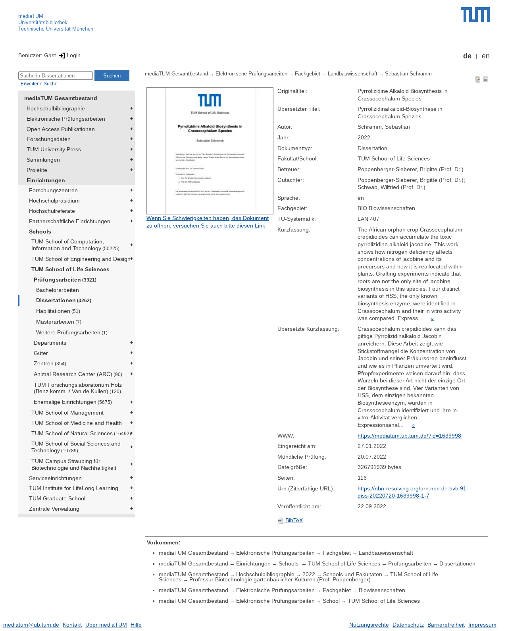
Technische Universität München (55, 29)
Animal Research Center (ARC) (78, 374)
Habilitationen (58, 311)
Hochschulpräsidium (54, 200)
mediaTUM (30, 16)
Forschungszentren (53, 190)
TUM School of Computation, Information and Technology (75, 244)
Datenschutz (408, 624)
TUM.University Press (54, 149)
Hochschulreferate (52, 211)
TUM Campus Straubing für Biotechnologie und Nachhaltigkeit (73, 464)
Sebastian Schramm (408, 74)
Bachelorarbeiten (57, 290)
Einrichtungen (46, 180)
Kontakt (72, 624)
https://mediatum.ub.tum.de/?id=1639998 (409, 435)
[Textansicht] (486, 79)
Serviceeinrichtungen (55, 478)
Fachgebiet (307, 74)
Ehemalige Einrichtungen (73, 402)
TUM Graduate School (57, 498)
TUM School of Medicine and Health (76, 423)
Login (74, 55)
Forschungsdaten (49, 139)
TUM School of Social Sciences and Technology (76, 446)
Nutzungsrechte (369, 624)
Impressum (482, 624)
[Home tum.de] (475, 14)
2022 (308, 574)
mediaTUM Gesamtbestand (60, 98)
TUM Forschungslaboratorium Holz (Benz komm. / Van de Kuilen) (78, 388)
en (486, 56)
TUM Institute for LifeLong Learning (73, 488)
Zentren (50, 363)
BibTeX (293, 520)
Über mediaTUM (106, 624)
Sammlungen (43, 159)
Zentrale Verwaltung (54, 509)
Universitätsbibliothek (42, 22)
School (331, 601)
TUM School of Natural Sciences (81, 433)
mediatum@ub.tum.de (31, 624)
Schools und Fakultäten (352, 574)
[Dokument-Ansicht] (478, 79)
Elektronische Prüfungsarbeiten (66, 119)
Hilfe (136, 624)
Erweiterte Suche (39, 84)
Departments (50, 343)
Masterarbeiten (58, 321)
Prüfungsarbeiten (65, 279)
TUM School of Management (67, 412)
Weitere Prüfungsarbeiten (72, 332)
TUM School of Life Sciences (70, 269)
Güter (41, 353)
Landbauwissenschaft (352, 74)
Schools (40, 231)
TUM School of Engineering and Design (81, 259)
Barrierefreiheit (446, 624)
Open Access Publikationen (61, 129)
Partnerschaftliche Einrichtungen (69, 221)
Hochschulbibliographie (56, 108)
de (467, 56)
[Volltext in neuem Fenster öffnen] (209, 150)
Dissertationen (63, 300)
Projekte (37, 170)
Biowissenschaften (382, 590)
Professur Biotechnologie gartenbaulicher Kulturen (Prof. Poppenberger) (280, 579)
